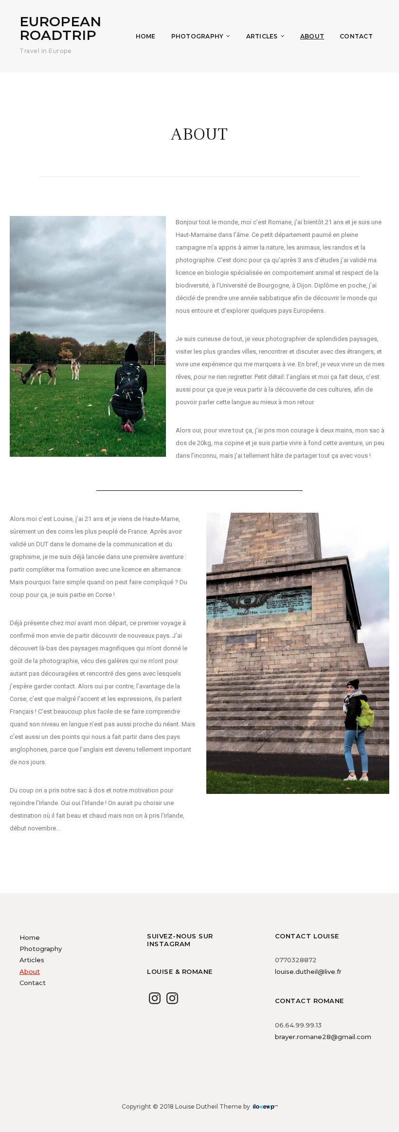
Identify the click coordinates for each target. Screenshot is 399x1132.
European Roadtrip (60, 28)
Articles (262, 36)
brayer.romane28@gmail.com (323, 1037)
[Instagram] (155, 998)
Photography (197, 36)
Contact (356, 36)
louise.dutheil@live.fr (308, 971)
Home (146, 36)
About (312, 36)
